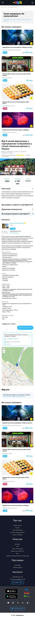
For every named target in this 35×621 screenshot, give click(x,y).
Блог (17, 553)
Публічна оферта (17, 567)
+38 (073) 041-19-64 (12, 339)
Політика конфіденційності (17, 532)
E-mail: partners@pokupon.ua (17, 579)
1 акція (13, 228)
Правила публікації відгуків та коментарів (17, 556)
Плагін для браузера (17, 548)
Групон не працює (17, 534)
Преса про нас (17, 525)
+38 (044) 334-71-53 (17, 577)
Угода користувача (17, 530)
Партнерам (17, 565)
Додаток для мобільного (17, 551)
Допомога (17, 544)
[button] (17, 365)
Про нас (17, 527)
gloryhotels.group (14, 233)
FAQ (18, 546)
